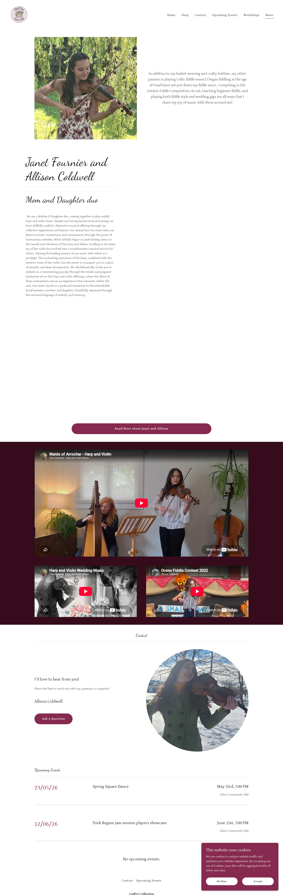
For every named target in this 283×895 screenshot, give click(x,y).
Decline (222, 881)
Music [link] (269, 15)
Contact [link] (200, 15)
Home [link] (171, 15)
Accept (258, 881)
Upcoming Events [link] (224, 15)
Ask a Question (53, 719)
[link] (19, 14)
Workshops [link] (251, 15)
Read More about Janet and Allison (141, 428)
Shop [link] (185, 15)
